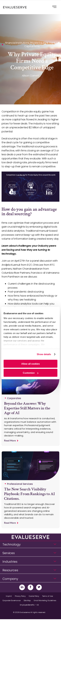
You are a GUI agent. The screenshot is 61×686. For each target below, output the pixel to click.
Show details (44, 354)
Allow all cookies (30, 363)
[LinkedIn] (22, 587)
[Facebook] (30, 587)
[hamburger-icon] (54, 7)
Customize (29, 372)
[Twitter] (39, 587)
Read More (10, 441)
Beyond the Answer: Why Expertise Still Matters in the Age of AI (27, 408)
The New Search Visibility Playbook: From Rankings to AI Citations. (29, 494)
